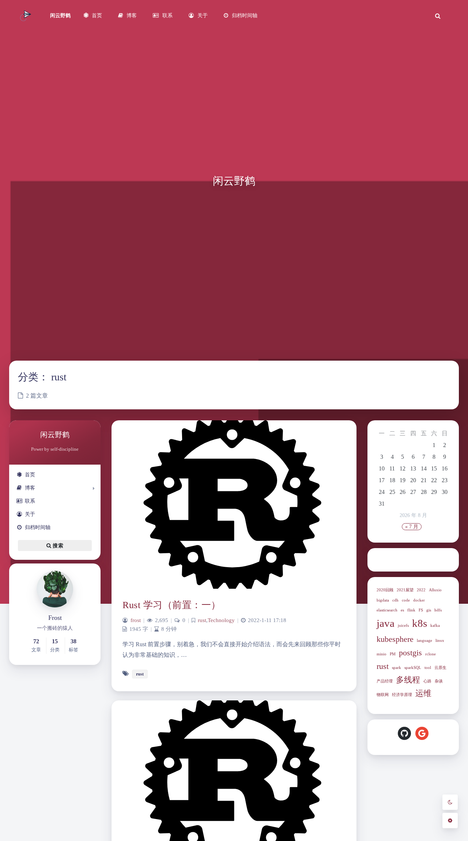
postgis (410, 652)
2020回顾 (385, 590)
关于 (30, 514)
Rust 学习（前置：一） (171, 605)
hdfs (438, 610)
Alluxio (435, 590)
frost (136, 620)
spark (396, 668)
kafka (435, 626)
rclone (430, 654)
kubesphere (395, 639)
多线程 (408, 680)
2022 (421, 590)
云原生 (440, 668)
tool (427, 668)
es (402, 610)
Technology (221, 620)
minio (381, 654)
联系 (30, 501)
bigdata (383, 600)
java (386, 623)
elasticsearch (387, 610)
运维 (423, 693)
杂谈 (439, 681)
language (424, 641)
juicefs (403, 626)
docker (419, 600)
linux (439, 641)
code (406, 600)
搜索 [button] (57, 545)
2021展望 (405, 590)
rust (383, 666)
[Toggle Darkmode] (450, 802)
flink (411, 610)
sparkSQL (412, 668)
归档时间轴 (37, 527)
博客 (30, 488)
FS (421, 610)
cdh (395, 600)
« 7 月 (411, 526)
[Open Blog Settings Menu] (450, 820)
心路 (427, 681)
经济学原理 (402, 695)
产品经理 (385, 681)
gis (428, 610)
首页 (30, 474)
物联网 (383, 695)
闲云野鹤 (60, 15)
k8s (419, 623)
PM (393, 654)
